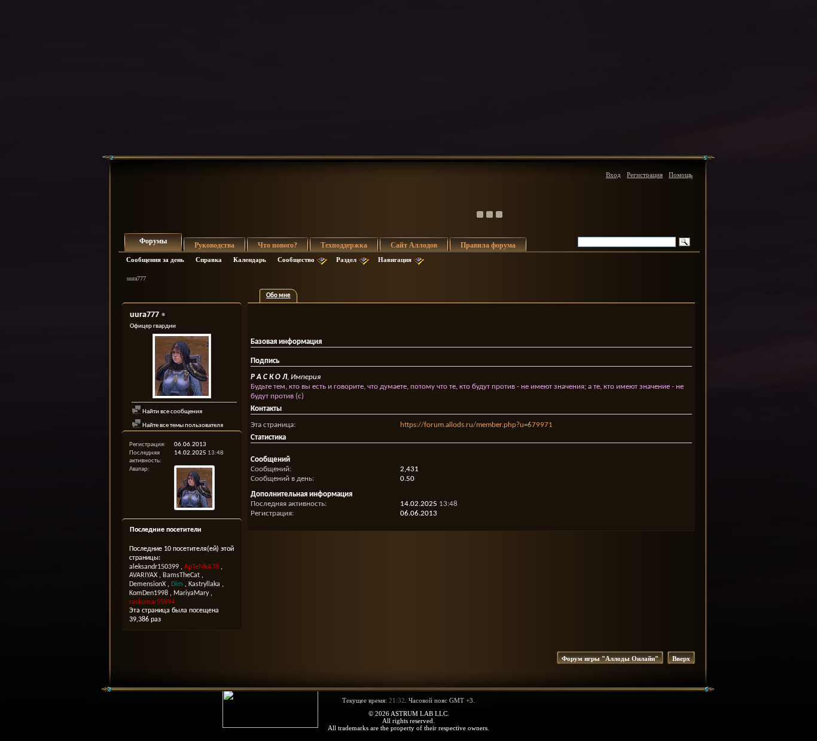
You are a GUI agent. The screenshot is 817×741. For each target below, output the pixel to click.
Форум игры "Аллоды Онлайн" (610, 658)
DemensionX (147, 584)
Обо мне (278, 295)
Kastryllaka (204, 584)
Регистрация (645, 174)
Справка (209, 259)
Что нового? (277, 245)
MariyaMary (191, 593)
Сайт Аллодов (414, 245)
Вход (613, 174)
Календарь (249, 259)
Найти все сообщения (171, 411)
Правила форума (488, 245)
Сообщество (296, 259)
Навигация (394, 259)
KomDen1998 (148, 593)
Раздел (346, 259)
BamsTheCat (181, 575)
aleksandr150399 (154, 567)
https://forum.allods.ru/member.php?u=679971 (476, 425)
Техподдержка (344, 245)
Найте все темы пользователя (182, 425)
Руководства (214, 245)
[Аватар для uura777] (182, 367)
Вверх (681, 658)
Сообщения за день (155, 259)
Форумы (153, 241)
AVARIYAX (143, 575)
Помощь (681, 174)
